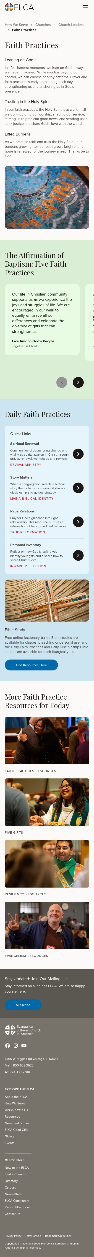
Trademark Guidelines (58, 1236)
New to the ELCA (17, 1167)
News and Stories (17, 1123)
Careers (10, 1187)
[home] (19, 7)
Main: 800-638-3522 (19, 1065)
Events (9, 1143)
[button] (84, 7)
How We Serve (15, 1103)
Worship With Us (16, 1110)
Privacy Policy (13, 1236)
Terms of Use (33, 1236)
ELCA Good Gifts (16, 1129)
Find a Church (15, 1174)
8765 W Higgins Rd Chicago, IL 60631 (31, 1058)
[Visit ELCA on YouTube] (24, 1045)
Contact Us (12, 1214)
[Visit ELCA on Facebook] (7, 1045)
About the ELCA (16, 1096)
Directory (11, 1181)
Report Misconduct (18, 1207)
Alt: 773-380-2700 (17, 1072)
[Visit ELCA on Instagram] (15, 1045)
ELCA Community (17, 1200)
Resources (12, 1116)
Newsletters (13, 1194)
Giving (9, 1136)
